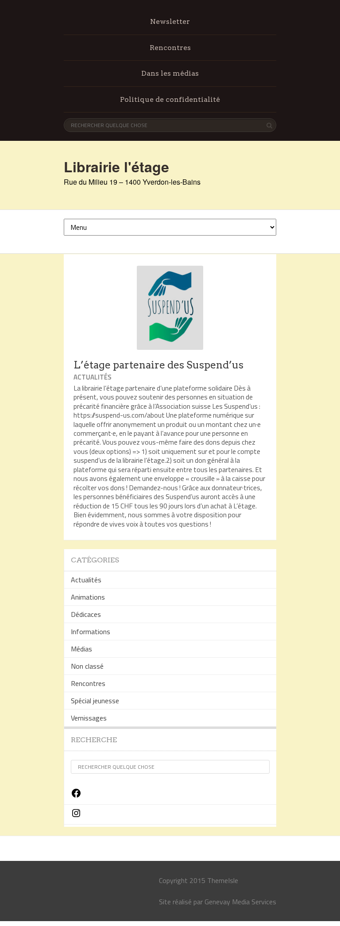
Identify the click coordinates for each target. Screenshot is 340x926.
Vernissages (89, 718)
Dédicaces (86, 614)
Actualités (92, 377)
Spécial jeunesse (95, 700)
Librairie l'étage (116, 166)
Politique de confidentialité (170, 99)
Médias (81, 648)
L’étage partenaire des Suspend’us (158, 365)
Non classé (87, 666)
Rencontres (170, 47)
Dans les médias (170, 73)
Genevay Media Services (240, 901)
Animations (88, 597)
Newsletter (170, 21)
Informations (90, 631)
